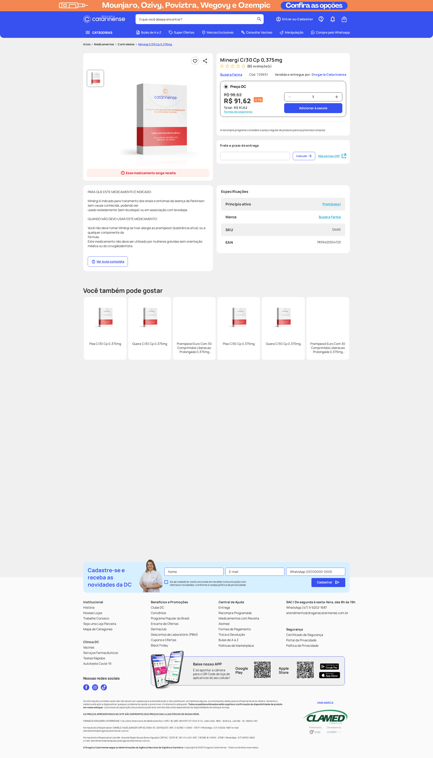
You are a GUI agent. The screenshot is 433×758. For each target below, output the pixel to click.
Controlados (126, 44)
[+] (336, 97)
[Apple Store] (329, 675)
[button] (294, 19)
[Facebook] (86, 687)
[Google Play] (329, 666)
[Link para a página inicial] (86, 44)
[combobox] (199, 19)
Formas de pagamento (238, 111)
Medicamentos (104, 44)
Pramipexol (331, 204)
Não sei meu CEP (329, 156)
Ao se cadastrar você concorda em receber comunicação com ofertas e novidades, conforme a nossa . (208, 583)
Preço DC (238, 86)
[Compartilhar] (205, 61)
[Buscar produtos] (259, 19)
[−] (289, 97)
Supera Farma (330, 217)
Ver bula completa (110, 261)
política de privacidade (232, 585)
